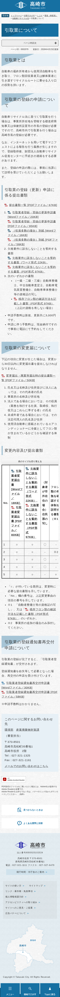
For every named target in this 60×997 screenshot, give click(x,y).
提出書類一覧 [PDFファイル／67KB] (33, 205)
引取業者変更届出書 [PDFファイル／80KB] (16, 521)
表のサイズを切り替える (30, 461)
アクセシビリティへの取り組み (21, 902)
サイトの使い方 (13, 885)
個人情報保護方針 (14, 896)
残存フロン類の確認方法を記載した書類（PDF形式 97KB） (32, 614)
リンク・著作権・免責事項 (19, 891)
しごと (39, 16)
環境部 (9, 729)
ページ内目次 (30, 43)
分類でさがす (29, 16)
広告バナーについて (15, 913)
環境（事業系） (50, 16)
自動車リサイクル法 (20, 18)
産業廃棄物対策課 (27, 729)
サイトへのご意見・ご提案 (19, 908)
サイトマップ (36, 885)
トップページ (16, 16)
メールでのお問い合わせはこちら (26, 766)
